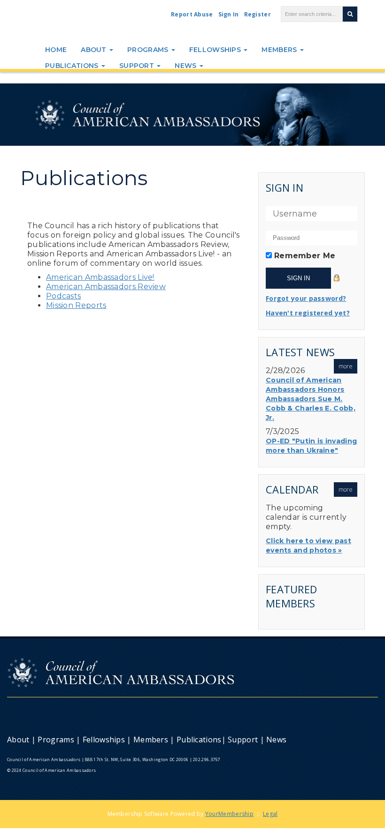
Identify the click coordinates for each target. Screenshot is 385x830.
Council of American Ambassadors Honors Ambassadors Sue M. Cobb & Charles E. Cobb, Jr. (310, 399)
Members (280, 49)
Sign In (228, 14)
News (187, 65)
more (346, 366)
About (94, 49)
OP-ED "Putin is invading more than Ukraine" (311, 446)
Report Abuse (192, 14)
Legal (270, 814)
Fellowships (216, 49)
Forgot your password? (306, 298)
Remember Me (304, 255)
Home (56, 49)
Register (257, 14)
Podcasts (63, 296)
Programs (148, 49)
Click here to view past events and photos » (308, 545)
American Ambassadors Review (106, 286)
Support (137, 65)
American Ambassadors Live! (100, 277)
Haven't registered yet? (308, 312)
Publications (72, 65)
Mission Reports (76, 305)
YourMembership (229, 814)
